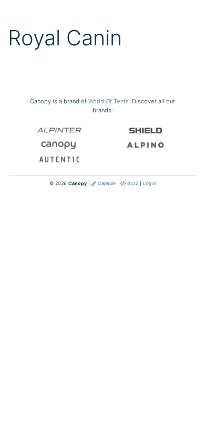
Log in (149, 183)
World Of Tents (108, 101)
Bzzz (132, 183)
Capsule (107, 183)
